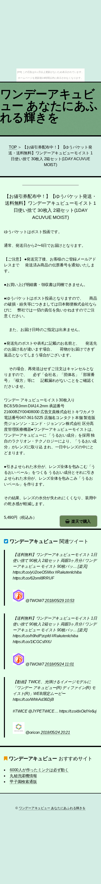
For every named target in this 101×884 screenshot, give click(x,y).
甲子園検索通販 (23, 782)
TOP (13, 147)
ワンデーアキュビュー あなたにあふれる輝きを (49, 106)
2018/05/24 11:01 (59, 664)
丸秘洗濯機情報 (23, 776)
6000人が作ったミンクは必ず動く (39, 770)
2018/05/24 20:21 (55, 732)
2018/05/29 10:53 (59, 601)
